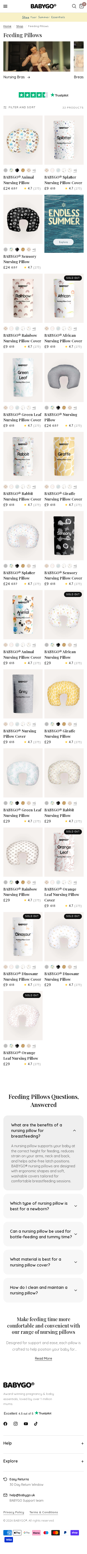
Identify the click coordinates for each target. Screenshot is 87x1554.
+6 (34, 170)
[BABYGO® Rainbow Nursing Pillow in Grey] (5, 882)
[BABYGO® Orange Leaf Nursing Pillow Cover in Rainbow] (46, 882)
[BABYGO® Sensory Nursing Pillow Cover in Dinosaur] (70, 566)
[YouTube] (26, 1424)
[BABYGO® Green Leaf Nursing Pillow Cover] (23, 377)
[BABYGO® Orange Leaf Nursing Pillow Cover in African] (64, 882)
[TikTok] (36, 1424)
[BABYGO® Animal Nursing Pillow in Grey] (5, 170)
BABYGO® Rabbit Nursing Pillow (59, 812)
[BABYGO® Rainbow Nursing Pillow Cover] (23, 298)
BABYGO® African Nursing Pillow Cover (63, 338)
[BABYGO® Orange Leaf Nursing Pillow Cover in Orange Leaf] (52, 882)
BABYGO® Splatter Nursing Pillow (19, 575)
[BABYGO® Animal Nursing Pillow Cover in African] (23, 645)
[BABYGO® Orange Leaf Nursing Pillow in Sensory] (17, 1046)
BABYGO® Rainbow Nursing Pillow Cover (22, 338)
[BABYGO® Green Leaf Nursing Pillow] (23, 772)
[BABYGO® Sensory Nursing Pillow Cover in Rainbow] (46, 566)
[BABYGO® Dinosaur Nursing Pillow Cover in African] (23, 967)
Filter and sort (22, 107)
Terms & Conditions (43, 1512)
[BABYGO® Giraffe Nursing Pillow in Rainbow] (70, 724)
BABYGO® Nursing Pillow (60, 417)
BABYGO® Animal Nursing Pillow (18, 180)
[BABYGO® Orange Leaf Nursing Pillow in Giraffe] (23, 1046)
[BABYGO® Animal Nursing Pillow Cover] (23, 614)
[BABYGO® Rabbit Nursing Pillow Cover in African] (23, 486)
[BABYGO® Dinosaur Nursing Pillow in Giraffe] (64, 967)
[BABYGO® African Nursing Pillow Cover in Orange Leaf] (52, 328)
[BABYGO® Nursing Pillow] (64, 377)
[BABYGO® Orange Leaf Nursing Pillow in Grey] (5, 1046)
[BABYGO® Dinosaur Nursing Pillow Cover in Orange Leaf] (11, 967)
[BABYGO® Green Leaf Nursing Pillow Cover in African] (23, 407)
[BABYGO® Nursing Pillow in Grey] (46, 407)
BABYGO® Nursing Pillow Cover (19, 733)
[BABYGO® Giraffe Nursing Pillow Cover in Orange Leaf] (52, 486)
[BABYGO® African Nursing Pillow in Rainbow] (70, 645)
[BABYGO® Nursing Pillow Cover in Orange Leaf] (11, 724)
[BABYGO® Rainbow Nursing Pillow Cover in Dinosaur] (29, 328)
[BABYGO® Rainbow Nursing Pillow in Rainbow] (29, 882)
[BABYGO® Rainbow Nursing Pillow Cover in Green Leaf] (17, 328)
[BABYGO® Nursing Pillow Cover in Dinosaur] (29, 724)
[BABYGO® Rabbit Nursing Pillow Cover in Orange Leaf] (11, 486)
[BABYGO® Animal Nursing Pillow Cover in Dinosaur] (29, 645)
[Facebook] (5, 1424)
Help (7, 1443)
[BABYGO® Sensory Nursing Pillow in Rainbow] (29, 249)
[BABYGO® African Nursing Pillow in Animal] (52, 645)
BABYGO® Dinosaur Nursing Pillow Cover (22, 976)
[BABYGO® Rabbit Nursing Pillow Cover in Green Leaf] (17, 486)
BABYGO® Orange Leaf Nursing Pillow (20, 1055)
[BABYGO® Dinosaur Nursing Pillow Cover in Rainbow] (5, 967)
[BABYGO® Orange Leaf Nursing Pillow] (23, 1015)
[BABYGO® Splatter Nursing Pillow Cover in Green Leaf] (58, 170)
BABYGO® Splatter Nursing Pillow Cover (63, 180)
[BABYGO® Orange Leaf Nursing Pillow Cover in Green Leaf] (58, 882)
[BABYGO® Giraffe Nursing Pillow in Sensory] (58, 724)
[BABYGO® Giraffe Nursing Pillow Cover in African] (64, 486)
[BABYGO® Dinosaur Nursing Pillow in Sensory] (58, 967)
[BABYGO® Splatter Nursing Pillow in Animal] (11, 566)
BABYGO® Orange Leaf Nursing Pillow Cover (61, 895)
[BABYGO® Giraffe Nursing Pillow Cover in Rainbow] (46, 486)
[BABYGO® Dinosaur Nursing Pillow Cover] (23, 936)
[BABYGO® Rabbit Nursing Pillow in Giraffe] (64, 803)
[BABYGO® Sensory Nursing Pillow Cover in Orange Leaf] (52, 566)
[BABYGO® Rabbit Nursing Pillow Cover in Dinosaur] (29, 486)
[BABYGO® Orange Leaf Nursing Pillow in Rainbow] (29, 1046)
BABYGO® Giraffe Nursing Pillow (59, 733)
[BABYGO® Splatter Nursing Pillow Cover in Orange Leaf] (52, 170)
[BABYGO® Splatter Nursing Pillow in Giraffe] (23, 566)
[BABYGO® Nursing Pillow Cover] (23, 693)
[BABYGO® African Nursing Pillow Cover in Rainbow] (46, 328)
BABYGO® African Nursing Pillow (60, 654)
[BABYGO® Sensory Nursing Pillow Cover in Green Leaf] (58, 566)
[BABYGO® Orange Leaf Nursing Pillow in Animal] (11, 1046)
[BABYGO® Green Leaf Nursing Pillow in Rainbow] (29, 803)
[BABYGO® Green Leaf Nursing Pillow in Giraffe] (23, 803)
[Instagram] (16, 1424)
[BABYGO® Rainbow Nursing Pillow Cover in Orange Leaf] (11, 328)
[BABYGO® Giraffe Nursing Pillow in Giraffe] (64, 724)
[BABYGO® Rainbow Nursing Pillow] (23, 852)
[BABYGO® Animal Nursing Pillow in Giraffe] (23, 170)
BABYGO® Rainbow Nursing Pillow (20, 892)
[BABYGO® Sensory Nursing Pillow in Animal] (11, 249)
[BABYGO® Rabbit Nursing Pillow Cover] (23, 456)
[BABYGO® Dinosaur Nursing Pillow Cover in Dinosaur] (29, 967)
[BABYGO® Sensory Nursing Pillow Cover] (64, 535)
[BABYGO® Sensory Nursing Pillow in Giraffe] (23, 249)
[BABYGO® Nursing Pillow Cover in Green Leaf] (17, 724)
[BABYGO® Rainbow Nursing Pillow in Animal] (11, 882)
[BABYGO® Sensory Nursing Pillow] (23, 219)
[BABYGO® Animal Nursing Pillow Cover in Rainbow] (5, 645)
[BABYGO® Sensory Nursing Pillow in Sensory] (17, 249)
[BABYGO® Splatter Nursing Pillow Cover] (64, 140)
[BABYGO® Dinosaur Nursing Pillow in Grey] (46, 967)
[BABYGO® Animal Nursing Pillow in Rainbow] (29, 170)
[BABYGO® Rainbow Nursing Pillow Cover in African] (23, 328)
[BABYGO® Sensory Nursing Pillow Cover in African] (64, 566)
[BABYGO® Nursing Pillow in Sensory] (58, 407)
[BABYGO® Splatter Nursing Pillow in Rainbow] (29, 566)
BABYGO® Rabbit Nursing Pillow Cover (22, 496)
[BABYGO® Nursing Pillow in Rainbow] (70, 407)
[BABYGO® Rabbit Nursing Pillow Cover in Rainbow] (5, 486)
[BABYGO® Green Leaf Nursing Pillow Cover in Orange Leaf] (11, 407)
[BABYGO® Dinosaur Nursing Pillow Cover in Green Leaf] (17, 967)
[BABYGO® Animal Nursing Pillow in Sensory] (17, 170)
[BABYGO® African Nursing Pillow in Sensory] (58, 645)
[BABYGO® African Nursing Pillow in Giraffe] (64, 645)
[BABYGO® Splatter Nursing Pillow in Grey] (5, 566)
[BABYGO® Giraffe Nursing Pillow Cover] (64, 456)
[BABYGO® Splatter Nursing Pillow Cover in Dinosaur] (70, 170)
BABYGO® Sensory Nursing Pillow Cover (63, 575)
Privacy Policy (13, 1512)
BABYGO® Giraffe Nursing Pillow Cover (63, 496)
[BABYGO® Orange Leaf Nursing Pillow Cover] (64, 852)
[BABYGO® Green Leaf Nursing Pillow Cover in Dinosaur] (29, 407)
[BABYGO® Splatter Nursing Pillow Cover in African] (64, 170)
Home (7, 26)
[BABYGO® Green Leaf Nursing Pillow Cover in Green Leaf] (17, 407)
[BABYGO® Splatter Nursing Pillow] (23, 535)
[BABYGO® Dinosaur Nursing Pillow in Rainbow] (70, 967)
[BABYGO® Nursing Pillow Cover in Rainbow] (5, 724)
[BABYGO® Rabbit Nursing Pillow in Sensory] (58, 803)
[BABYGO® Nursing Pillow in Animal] (52, 407)
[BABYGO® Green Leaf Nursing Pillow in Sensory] (17, 803)
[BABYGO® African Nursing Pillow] (64, 614)
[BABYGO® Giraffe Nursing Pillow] (64, 693)
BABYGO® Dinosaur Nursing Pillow (61, 976)
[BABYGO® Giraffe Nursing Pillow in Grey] (46, 724)
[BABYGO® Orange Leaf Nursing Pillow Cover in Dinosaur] (70, 882)
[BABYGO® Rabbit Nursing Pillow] (64, 772)
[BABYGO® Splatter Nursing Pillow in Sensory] (17, 566)
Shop (19, 26)
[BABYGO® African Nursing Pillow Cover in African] (64, 328)
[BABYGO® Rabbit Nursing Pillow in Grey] (46, 803)
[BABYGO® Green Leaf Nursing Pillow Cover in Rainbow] (5, 407)
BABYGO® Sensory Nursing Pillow (19, 259)
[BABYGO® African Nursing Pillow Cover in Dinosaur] (70, 328)
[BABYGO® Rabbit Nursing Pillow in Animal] (52, 803)
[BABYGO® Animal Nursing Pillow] (23, 140)
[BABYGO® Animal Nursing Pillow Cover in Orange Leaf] (11, 645)
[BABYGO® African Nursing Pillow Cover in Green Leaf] (58, 328)
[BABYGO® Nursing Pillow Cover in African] (23, 724)
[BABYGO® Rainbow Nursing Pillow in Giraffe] (23, 882)
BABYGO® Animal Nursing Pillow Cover (22, 654)
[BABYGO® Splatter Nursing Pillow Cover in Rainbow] (46, 170)
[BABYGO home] (43, 1385)
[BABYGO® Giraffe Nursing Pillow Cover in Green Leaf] (58, 486)
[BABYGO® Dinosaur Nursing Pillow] (64, 936)
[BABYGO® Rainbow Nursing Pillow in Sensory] (17, 882)
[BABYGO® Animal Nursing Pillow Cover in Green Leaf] (17, 645)
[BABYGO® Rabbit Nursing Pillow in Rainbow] (70, 803)
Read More (43, 1358)
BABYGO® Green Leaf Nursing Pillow (22, 812)
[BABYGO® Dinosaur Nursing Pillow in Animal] (52, 967)
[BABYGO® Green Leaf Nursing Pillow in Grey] (5, 803)
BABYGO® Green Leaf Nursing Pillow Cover (22, 417)
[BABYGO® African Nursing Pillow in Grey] (46, 645)
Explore (10, 1461)
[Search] (74, 6)
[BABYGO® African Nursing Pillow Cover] (64, 298)
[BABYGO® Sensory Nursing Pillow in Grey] (5, 249)
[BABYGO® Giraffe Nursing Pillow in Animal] (52, 724)
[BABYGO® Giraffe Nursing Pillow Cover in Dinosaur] (70, 486)
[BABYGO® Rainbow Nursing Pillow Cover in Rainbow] (5, 328)
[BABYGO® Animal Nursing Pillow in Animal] (11, 170)
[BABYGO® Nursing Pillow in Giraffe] (64, 407)
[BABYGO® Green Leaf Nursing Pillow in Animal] (11, 803)
